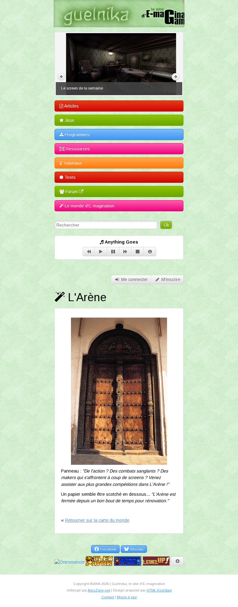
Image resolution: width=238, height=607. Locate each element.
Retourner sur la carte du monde (97, 520)
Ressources (77, 148)
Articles (71, 105)
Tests (69, 177)
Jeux (69, 120)
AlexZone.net (99, 590)
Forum (71, 191)
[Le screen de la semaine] (119, 64)
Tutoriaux (72, 163)
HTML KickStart (159, 590)
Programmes (77, 134)
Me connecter (134, 279)
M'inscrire (170, 279)
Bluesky (136, 549)
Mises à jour (127, 597)
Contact (107, 597)
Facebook (107, 549)
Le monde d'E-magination (89, 205)
